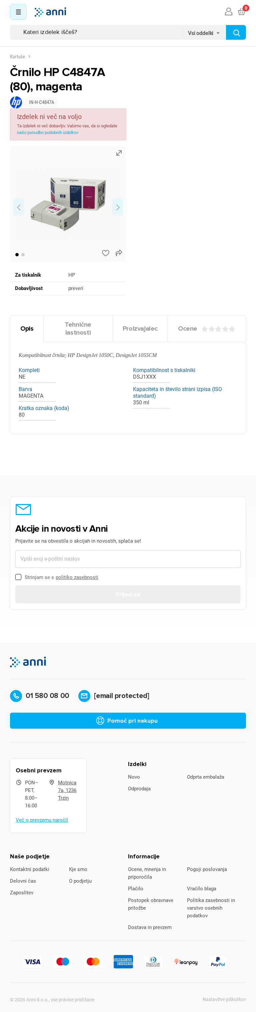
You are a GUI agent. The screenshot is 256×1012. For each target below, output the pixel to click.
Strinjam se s (61, 577)
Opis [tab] (26, 329)
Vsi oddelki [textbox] (200, 33)
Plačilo (135, 889)
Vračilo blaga (201, 889)
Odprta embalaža (205, 777)
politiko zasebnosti (77, 577)
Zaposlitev (21, 893)
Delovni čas (23, 881)
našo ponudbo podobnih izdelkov (47, 132)
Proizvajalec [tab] (140, 329)
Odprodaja (139, 789)
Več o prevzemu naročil (42, 820)
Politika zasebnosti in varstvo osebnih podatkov (211, 908)
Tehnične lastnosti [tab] (78, 329)
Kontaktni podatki (29, 869)
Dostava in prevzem (150, 927)
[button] (17, 254)
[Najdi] (236, 32)
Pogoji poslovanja (207, 869)
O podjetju (80, 881)
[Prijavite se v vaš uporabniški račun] (228, 12)
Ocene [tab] (187, 329)
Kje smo (78, 869)
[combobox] (204, 31)
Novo (134, 777)
